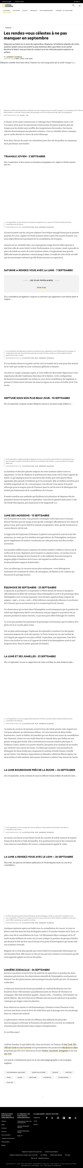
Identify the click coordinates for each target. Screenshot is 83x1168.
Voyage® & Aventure (64, 10)
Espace (8, 27)
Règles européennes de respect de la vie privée (24, 1155)
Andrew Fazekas (14, 57)
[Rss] (76, 1118)
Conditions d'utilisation (51, 1151)
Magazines (7, 1)
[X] (52, 1118)
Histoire (16, 10)
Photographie (5, 1142)
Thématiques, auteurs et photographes (24, 1121)
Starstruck (63, 1077)
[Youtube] (70, 1118)
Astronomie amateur (16, 1072)
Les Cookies (43, 1155)
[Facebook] (47, 1118)
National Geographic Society (23, 1131)
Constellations (39, 1072)
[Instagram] (58, 1118)
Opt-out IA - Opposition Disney (40, 1158)
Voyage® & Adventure (8, 1138)
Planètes (47, 1077)
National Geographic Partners (23, 1126)
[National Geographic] (3, 5)
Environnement (46, 10)
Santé (25, 10)
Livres (35, 1121)
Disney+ (77, 1)
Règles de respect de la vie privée (32, 1151)
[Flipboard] (64, 1118)
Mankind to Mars (70, 1048)
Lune (9, 1077)
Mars (20, 1077)
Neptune (32, 1077)
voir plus (41, 287)
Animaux (33, 10)
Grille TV (20, 1135)
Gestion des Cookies (56, 1155)
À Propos (67, 1155)
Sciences (6, 10)
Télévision (19, 1)
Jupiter (68, 1072)
